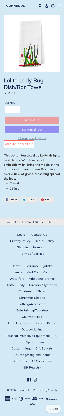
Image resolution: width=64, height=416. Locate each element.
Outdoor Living (32, 329)
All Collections (41, 361)
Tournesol (14, 6)
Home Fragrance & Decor (24, 323)
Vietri (47, 272)
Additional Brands (42, 279)
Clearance (31, 266)
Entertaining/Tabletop (32, 310)
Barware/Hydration (43, 285)
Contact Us (39, 235)
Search (22, 235)
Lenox (18, 272)
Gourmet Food (32, 317)
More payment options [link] (32, 138)
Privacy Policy (20, 241)
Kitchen (52, 323)
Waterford (17, 279)
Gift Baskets (44, 348)
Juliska (48, 266)
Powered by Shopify (45, 390)
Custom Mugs (21, 348)
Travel (42, 342)
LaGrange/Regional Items (32, 355)
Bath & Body (16, 285)
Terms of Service (32, 254)
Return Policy (44, 241)
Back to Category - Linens (35, 222)
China (41, 291)
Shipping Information (32, 247)
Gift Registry (32, 367)
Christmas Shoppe (32, 298)
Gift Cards (20, 361)
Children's (26, 291)
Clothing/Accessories (32, 304)
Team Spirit (25, 342)
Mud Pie (32, 272)
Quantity (10, 102)
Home (15, 266)
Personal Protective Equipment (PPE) (32, 336)
